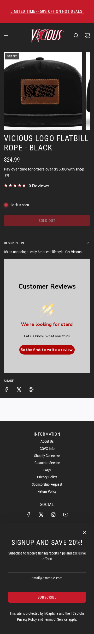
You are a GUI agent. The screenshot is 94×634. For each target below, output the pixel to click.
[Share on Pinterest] (31, 390)
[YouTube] (65, 514)
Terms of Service (56, 619)
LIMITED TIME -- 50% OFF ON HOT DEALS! (47, 11)
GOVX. (47, 17)
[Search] (76, 35)
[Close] (84, 532)
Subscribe (47, 597)
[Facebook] (28, 514)
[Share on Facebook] (6, 390)
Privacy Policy (27, 619)
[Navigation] (5, 35)
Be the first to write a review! (47, 349)
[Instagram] (53, 514)
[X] (41, 514)
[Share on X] (19, 390)
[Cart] (87, 35)
